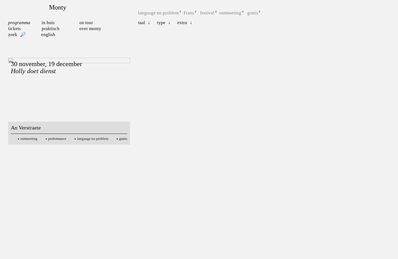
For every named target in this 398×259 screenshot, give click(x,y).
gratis (252, 12)
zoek (12, 34)
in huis (48, 22)
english (48, 34)
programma (19, 22)
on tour (86, 22)
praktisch (51, 28)
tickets (14, 28)
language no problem (158, 12)
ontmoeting (230, 12)
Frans (189, 12)
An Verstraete (26, 128)
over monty (90, 28)
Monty (57, 7)
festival (207, 12)
